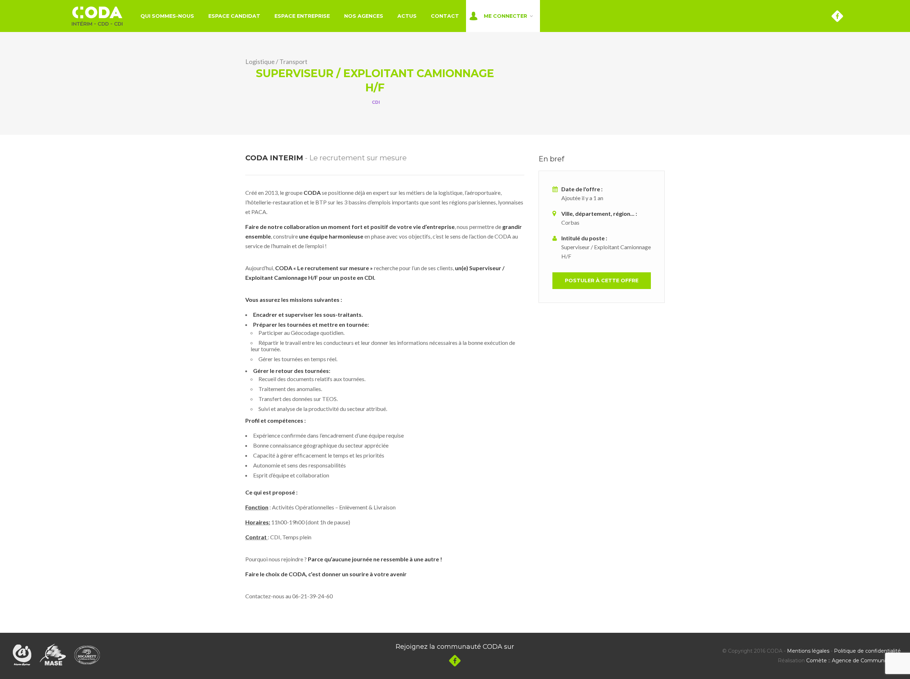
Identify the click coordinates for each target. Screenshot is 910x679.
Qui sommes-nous (167, 16)
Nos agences (363, 16)
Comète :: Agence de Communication (853, 660)
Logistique (260, 61)
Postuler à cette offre (601, 280)
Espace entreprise (302, 16)
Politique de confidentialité (867, 651)
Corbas (570, 222)
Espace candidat (234, 16)
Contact (445, 16)
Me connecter (505, 16)
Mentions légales (808, 651)
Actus (407, 16)
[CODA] (97, 16)
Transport (293, 61)
